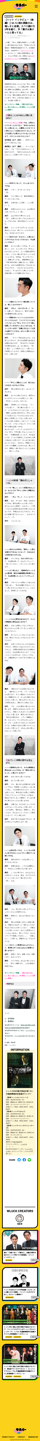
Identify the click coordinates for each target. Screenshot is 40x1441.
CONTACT (21, 1437)
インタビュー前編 (15, 122)
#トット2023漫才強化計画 (12, 37)
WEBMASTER (33, 1437)
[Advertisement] (20, 1184)
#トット (7, 35)
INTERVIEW (18, 16)
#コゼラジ (13, 35)
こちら (17, 1142)
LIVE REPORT (17, 1337)
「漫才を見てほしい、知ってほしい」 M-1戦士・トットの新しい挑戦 (20, 107)
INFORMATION (9, 1297)
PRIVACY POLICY (8, 1437)
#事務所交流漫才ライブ (24, 35)
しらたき (24, 1144)
